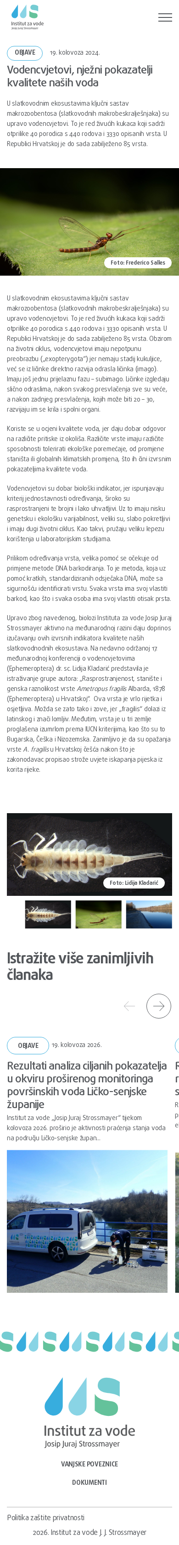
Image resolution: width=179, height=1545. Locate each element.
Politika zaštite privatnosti (45, 1518)
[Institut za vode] (27, 17)
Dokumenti (89, 1483)
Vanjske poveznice (89, 1465)
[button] (48, 914)
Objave (25, 53)
